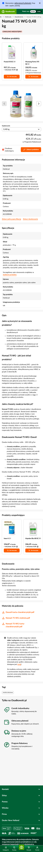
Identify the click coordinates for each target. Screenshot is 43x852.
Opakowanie (6, 126)
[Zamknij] (40, 3)
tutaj (19, 664)
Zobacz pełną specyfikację (11, 219)
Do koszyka (13, 76)
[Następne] (38, 103)
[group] (36, 11)
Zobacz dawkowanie (30, 219)
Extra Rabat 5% (9, 524)
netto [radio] (39, 11)
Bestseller (8, 522)
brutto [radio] (33, 11)
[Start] (21, 847)
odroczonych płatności (22, 3)
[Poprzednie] (4, 103)
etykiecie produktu (10, 275)
